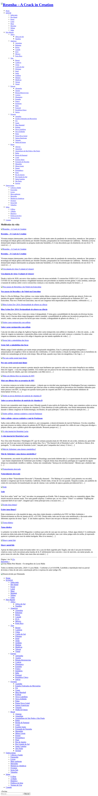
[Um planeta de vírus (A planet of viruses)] (17, 269)
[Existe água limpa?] (9, 505)
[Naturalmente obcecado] (11, 469)
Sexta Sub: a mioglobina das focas (14, 345)
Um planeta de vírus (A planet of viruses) (17, 274)
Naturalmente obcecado (10, 474)
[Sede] (4, 487)
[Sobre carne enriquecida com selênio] (15, 322)
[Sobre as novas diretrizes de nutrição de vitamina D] (21, 396)
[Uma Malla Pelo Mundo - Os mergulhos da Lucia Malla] (27, 5)
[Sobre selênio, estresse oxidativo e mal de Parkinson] (21, 414)
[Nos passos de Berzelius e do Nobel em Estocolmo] (21, 287)
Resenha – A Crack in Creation (13, 234)
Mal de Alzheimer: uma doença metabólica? (18, 454)
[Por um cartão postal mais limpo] (14, 358)
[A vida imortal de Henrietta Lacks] (14, 431)
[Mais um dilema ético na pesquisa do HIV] (18, 376)
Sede (3, 492)
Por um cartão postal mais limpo (14, 363)
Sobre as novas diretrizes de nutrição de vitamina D (22, 400)
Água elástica (6, 527)
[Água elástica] (7, 523)
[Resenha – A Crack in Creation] (13, 229)
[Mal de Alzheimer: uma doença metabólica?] (18, 449)
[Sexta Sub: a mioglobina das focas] (15, 340)
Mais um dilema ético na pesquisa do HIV (18, 381)
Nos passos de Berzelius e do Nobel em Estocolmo (21, 292)
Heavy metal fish (7, 545)
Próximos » (5, 562)
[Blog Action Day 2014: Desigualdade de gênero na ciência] (24, 305)
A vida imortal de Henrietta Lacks (14, 436)
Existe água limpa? (8, 509)
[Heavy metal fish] (8, 540)
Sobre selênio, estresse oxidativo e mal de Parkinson (22, 418)
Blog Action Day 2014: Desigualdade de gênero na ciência (24, 309)
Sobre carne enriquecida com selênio (15, 327)
